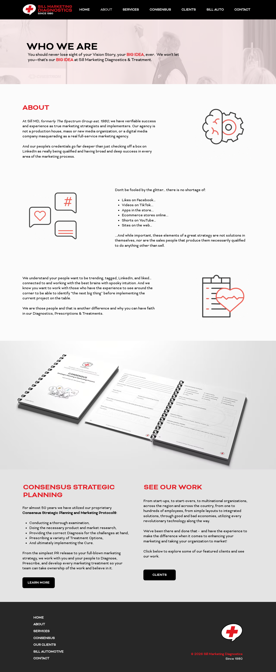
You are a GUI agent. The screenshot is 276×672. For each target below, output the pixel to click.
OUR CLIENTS (44, 645)
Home (38, 617)
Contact (41, 658)
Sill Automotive (48, 652)
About (39, 624)
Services (41, 631)
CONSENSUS (44, 638)
